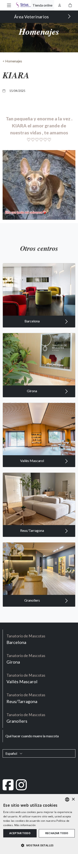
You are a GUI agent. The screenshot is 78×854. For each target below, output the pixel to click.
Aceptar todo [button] (20, 833)
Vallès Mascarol (32, 461)
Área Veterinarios (32, 16)
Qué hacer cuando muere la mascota (32, 736)
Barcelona (32, 321)
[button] (9, 5)
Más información (25, 825)
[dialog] (39, 824)
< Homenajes (12, 61)
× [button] (73, 799)
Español (11, 753)
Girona (32, 391)
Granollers (32, 600)
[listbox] (67, 799)
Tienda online (42, 5)
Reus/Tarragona (32, 530)
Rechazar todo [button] (56, 833)
